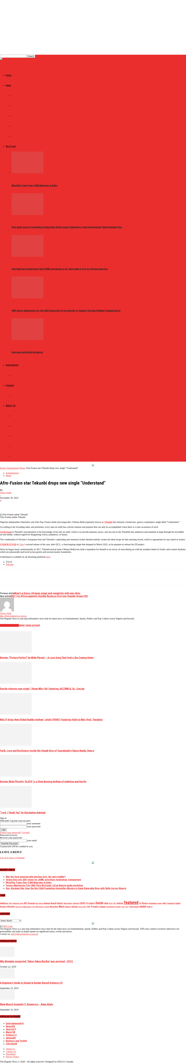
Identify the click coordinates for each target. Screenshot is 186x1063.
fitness (145, 903)
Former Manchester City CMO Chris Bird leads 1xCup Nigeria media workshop (44, 885)
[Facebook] (5, 505)
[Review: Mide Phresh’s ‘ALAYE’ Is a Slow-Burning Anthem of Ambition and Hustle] (16, 776)
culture (91, 903)
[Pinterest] (26, 505)
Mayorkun (54, 907)
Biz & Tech (11, 146)
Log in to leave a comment (12, 857)
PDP (88, 907)
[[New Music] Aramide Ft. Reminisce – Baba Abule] (7, 999)
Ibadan (159, 903)
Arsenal (31, 903)
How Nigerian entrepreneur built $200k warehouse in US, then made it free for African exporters (60, 269)
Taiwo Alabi (5, 492)
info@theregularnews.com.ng (24, 934)
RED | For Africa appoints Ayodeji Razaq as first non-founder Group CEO (49, 596)
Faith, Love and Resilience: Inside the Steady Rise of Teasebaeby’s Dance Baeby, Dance (47, 750)
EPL (114, 903)
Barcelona (39, 903)
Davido (99, 903)
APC (25, 903)
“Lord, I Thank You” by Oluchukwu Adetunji (22, 812)
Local (14, 116)
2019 (10, 903)
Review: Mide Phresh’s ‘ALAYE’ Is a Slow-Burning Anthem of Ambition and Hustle (43, 781)
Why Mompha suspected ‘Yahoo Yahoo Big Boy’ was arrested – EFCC (36, 961)
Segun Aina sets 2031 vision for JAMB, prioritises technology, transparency (43, 879)
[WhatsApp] (36, 505)
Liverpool (19, 907)
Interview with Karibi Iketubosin (27, 352)
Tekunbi (108, 522)
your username (33, 823)
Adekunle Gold (18, 903)
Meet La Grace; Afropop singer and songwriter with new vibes (47, 593)
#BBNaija (4, 903)
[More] (47, 505)
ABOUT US (11, 405)
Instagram (171, 903)
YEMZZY (150, 907)
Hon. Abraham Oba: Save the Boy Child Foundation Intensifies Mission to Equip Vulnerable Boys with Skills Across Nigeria (66, 888)
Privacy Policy (19, 446)
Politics (16, 95)
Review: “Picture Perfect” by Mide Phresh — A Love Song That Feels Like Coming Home (46, 657)
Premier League (98, 906)
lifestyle (11, 906)
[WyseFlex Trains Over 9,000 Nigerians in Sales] (27, 172)
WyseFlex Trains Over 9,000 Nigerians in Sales (34, 185)
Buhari (60, 903)
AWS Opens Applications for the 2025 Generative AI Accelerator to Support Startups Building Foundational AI (66, 310)
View (21, 544)
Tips (126, 907)
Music (14, 375)
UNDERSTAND (8, 544)
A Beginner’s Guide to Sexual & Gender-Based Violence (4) (31, 982)
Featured (10, 385)
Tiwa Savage (134, 907)
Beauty (54, 903)
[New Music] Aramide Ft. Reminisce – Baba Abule (26, 1004)
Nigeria (68, 907)
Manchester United (42, 907)
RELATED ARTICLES (9, 625)
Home (8, 75)
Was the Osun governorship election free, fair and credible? (36, 876)
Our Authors (18, 426)
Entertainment (12, 365)
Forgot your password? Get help (15, 832)
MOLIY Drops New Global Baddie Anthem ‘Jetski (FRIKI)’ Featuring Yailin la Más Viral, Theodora (51, 719)
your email (32, 840)
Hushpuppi (153, 903)
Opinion (15, 395)
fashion (120, 903)
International (19, 106)
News (8, 85)
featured (131, 902)
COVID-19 (83, 903)
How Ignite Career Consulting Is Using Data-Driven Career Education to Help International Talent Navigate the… (67, 227)
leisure (3, 906)
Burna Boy (68, 903)
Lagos (177, 903)
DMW (106, 903)
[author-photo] (7, 611)
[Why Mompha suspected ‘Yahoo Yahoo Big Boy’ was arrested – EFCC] (7, 956)
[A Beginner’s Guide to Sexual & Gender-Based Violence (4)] (7, 977)
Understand (6, 532)
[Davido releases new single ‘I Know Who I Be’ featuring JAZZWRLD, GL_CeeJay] (16, 683)
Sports (15, 136)
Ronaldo (118, 907)
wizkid (143, 906)
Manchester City (29, 907)
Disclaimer (17, 456)
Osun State (82, 907)
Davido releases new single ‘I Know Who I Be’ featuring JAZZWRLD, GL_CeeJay (42, 688)
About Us (16, 416)
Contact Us (17, 436)
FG (140, 903)
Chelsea (76, 903)
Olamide (74, 907)
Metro (15, 126)
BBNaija (47, 903)
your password (33, 826)
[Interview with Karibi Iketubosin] (27, 339)
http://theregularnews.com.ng (13, 616)
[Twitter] (15, 505)
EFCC (111, 903)
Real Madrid (110, 907)
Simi (123, 907)
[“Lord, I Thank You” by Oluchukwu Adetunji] (16, 807)
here (48, 557)
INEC (164, 903)
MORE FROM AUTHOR (29, 625)
